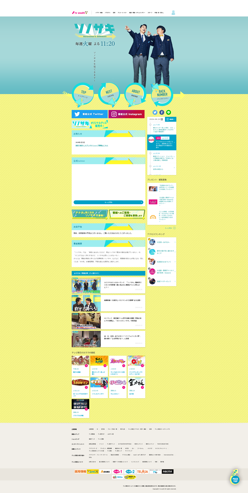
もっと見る (108, 202)
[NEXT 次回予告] (109, 95)
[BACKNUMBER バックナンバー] (163, 94)
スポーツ (150, 12)
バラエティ (107, 12)
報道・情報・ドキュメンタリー (137, 12)
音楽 (114, 12)
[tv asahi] (80, 13)
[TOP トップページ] (83, 95)
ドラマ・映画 (99, 12)
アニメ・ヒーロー (122, 12)
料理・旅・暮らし (159, 12)
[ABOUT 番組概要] (135, 94)
